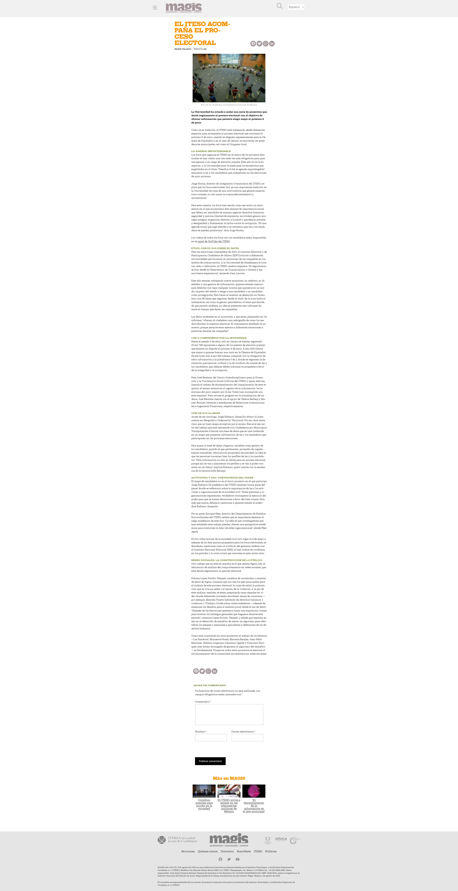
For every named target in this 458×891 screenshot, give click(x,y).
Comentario (203, 701)
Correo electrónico (243, 731)
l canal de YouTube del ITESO (213, 241)
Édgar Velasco (182, 49)
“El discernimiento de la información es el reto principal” (254, 805)
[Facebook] (253, 44)
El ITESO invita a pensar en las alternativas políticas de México (229, 805)
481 (205, 49)
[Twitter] (259, 44)
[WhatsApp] (265, 44)
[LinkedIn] (271, 44)
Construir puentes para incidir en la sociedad (204, 804)
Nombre (200, 731)
